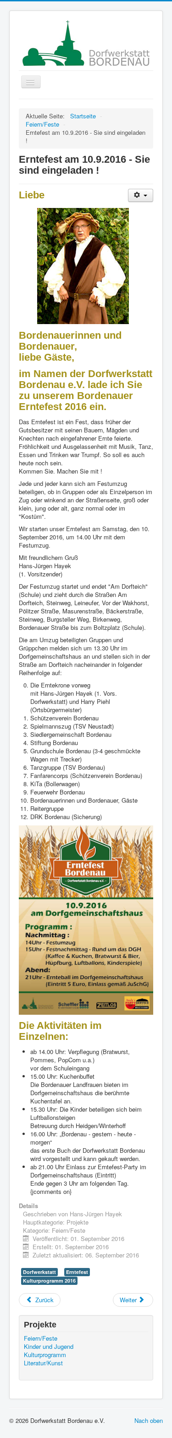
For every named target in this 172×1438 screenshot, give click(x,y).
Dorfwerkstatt (39, 1271)
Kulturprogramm (45, 1355)
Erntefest (77, 1271)
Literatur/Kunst (43, 1363)
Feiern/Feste (40, 1338)
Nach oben (148, 1420)
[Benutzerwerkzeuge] (140, 195)
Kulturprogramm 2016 (49, 1280)
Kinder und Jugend (48, 1346)
